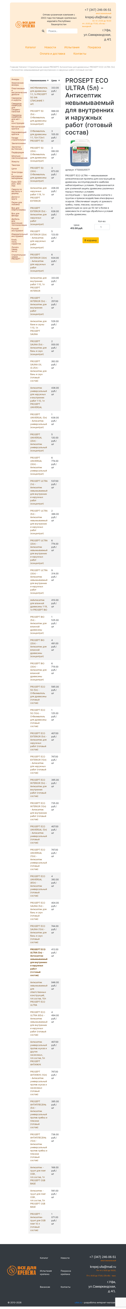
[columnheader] (38, 80)
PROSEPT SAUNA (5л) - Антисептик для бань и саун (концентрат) (38, 347)
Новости (50, 47)
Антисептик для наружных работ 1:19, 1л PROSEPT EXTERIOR (38, 194)
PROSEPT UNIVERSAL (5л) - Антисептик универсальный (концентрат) (38, 421)
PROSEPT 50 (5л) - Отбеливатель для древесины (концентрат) (38, 117)
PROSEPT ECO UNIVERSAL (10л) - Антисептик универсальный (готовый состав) (38, 859)
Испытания (71, 47)
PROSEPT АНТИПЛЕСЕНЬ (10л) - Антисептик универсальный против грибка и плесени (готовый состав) (38, 1147)
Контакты (79, 53)
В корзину (91, 240)
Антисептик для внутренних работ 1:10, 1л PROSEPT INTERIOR (38, 284)
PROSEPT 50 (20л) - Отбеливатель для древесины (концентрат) (38, 154)
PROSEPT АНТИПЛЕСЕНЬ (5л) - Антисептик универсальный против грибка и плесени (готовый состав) (38, 1114)
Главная (14, 67)
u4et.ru (78, 1302)
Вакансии (45, 1287)
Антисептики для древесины (74, 67)
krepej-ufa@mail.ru (98, 17)
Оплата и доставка (52, 53)
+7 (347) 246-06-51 (98, 9)
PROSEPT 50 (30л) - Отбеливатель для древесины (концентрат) (38, 174)
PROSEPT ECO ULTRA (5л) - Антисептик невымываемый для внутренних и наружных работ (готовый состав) (38, 962)
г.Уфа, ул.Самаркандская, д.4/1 (97, 34)
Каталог (30, 47)
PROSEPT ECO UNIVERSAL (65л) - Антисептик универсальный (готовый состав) (38, 886)
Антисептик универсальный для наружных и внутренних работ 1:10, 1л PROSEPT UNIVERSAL (38, 397)
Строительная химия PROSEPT (43, 67)
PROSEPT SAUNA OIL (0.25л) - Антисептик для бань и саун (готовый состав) (38, 371)
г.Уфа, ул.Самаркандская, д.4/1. (102, 1286)
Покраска (94, 47)
